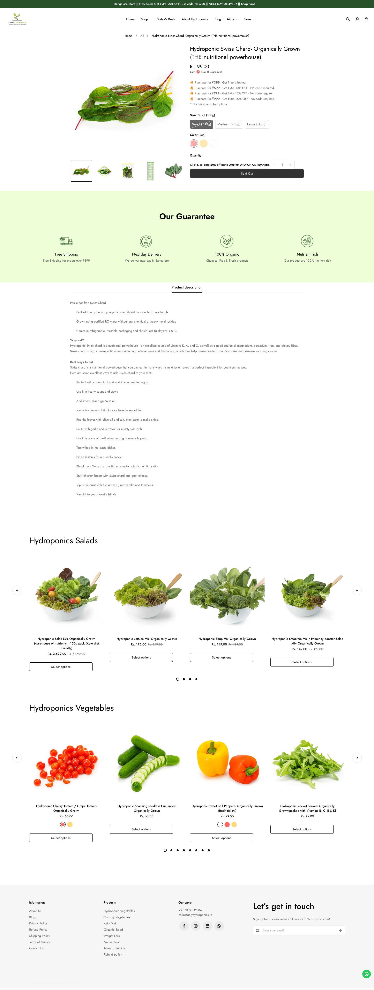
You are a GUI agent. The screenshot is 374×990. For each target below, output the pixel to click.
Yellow (203, 143)
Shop (144, 19)
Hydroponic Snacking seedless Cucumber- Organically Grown (147, 808)
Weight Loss (112, 936)
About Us (35, 911)
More (230, 19)
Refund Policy (38, 929)
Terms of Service (39, 942)
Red (194, 143)
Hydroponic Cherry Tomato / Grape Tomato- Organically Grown (66, 808)
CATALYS (72, 983)
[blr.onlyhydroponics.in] (17, 19)
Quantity (195, 155)
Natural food (112, 942)
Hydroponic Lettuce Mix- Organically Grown (147, 639)
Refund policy (113, 954)
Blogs (32, 917)
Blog (218, 19)
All (142, 36)
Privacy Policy (38, 923)
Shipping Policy (39, 936)
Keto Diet (110, 923)
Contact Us (36, 948)
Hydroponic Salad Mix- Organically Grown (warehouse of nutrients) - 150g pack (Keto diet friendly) (66, 643)
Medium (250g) (229, 124)
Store (247, 19)
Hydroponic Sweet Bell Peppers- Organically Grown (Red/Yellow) (227, 808)
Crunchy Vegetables (117, 917)
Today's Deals (166, 19)
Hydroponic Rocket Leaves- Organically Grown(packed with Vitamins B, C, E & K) (307, 808)
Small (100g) (201, 124)
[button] (365, 19)
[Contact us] (366, 974)
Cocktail (213, 143)
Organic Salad (113, 929)
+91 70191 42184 (190, 910)
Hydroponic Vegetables (119, 911)
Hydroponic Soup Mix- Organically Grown (227, 639)
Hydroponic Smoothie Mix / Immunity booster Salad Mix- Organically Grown (307, 641)
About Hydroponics (195, 19)
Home (130, 19)
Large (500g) (257, 124)
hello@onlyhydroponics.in (195, 915)
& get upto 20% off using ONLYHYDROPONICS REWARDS (230, 165)
